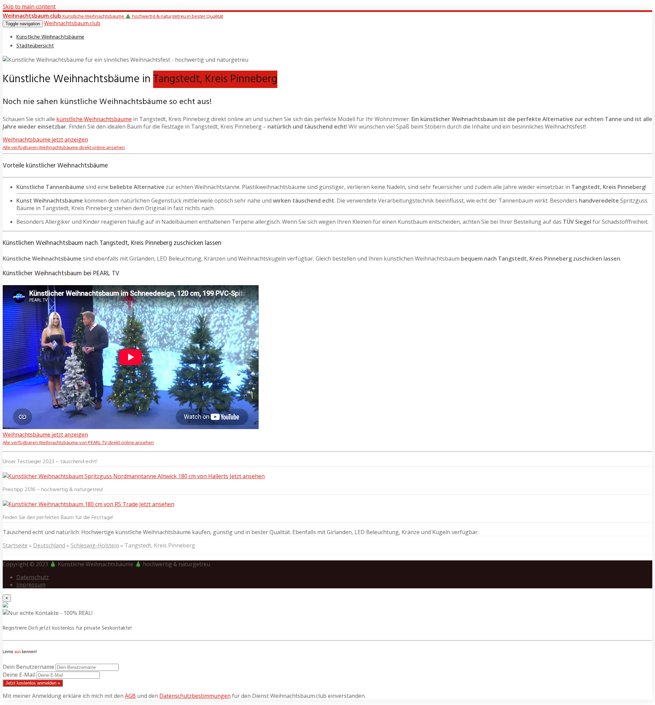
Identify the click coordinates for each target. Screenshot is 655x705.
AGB (130, 696)
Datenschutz (32, 577)
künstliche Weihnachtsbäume (94, 119)
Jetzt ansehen (247, 476)
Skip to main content (29, 6)
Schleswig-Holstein (95, 545)
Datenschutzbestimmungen (195, 696)
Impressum (30, 584)
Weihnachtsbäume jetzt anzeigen (64, 143)
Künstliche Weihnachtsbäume (50, 37)
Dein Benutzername (28, 667)
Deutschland (49, 545)
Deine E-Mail (19, 674)
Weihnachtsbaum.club (72, 23)
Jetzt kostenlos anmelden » (32, 683)
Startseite (15, 545)
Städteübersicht (35, 46)
